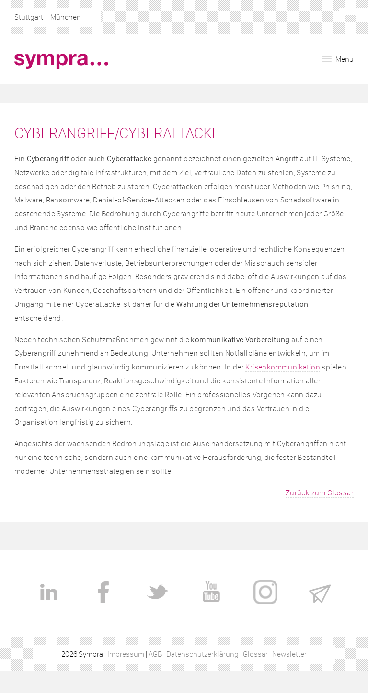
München (65, 17)
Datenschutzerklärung (202, 654)
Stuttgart (28, 17)
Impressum (125, 654)
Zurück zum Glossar (320, 492)
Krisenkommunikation (282, 366)
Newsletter (289, 654)
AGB (155, 654)
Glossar (255, 654)
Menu (344, 59)
